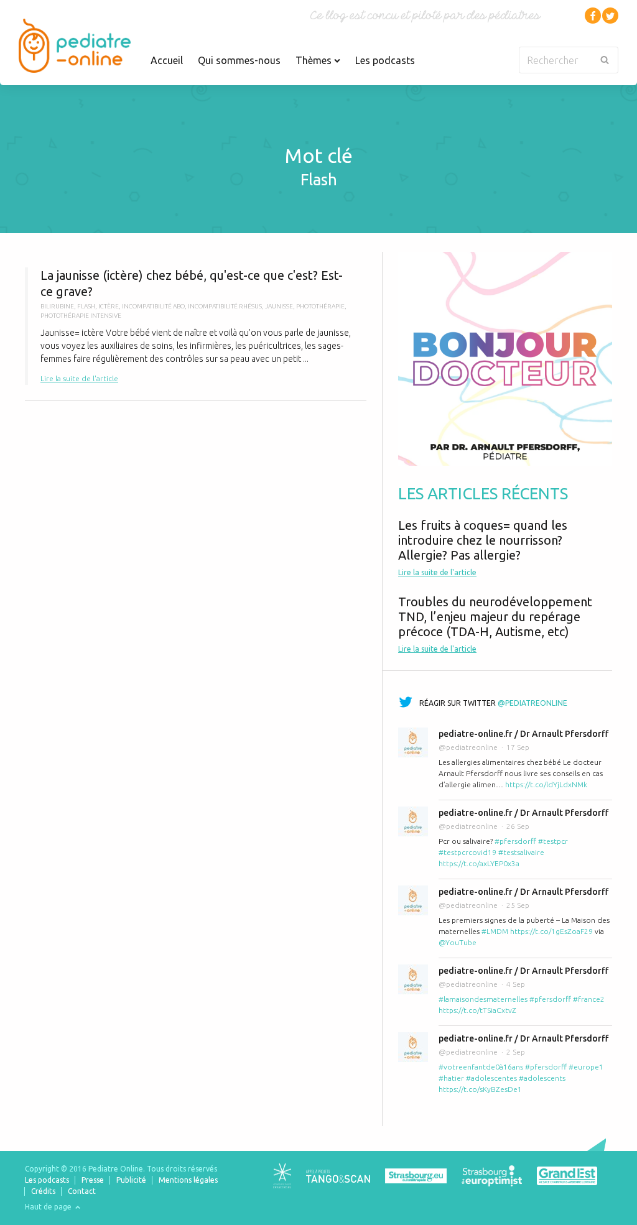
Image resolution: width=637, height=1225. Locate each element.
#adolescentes (491, 1078)
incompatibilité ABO (153, 306)
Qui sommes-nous (239, 60)
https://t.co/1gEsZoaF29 (551, 931)
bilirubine (57, 306)
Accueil (167, 60)
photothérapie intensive (80, 315)
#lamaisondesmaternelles (483, 999)
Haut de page (49, 1207)
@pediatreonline (532, 703)
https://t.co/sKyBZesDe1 (480, 1089)
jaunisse (279, 306)
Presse (92, 1180)
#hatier (451, 1078)
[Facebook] (593, 15)
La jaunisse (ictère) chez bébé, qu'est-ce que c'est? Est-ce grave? (195, 326)
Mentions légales (188, 1180)
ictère (108, 306)
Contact (82, 1191)
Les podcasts (385, 60)
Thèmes (314, 60)
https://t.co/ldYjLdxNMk (546, 784)
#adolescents (542, 1078)
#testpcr (553, 841)
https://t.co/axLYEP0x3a (479, 863)
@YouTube (458, 942)
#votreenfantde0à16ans (481, 1067)
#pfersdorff (515, 841)
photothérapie (320, 306)
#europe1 (586, 1067)
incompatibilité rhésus (225, 306)
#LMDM (494, 931)
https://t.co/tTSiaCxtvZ (477, 1010)
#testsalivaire (521, 852)
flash (86, 306)
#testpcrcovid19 (467, 852)
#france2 (589, 999)
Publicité (131, 1180)
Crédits (43, 1191)
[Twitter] (610, 15)
